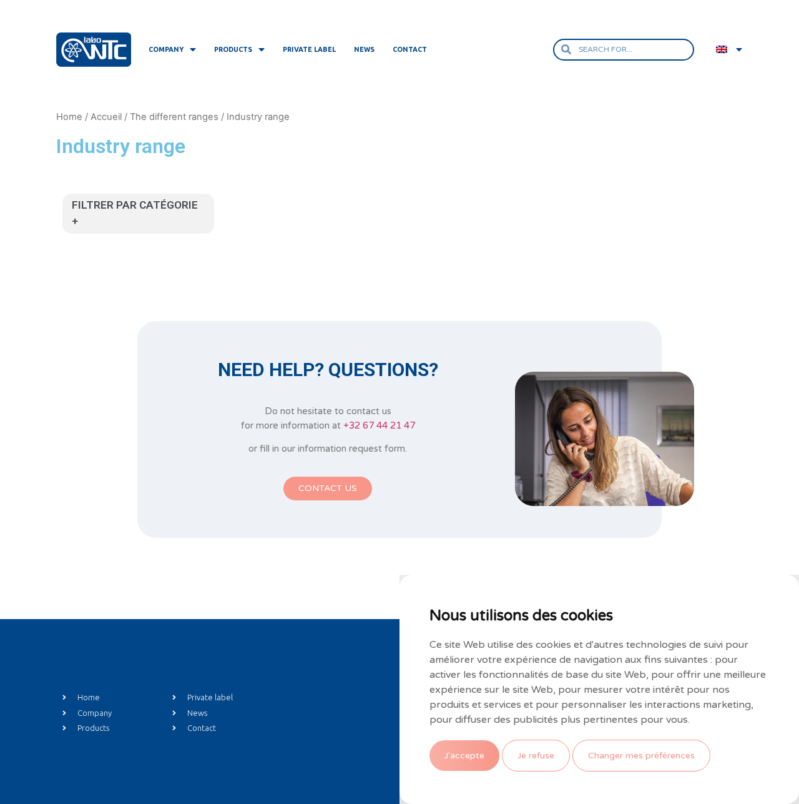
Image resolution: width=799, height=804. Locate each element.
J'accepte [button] (464, 755)
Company (166, 49)
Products (233, 49)
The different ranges (174, 116)
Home (69, 116)
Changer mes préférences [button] (641, 755)
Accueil (106, 116)
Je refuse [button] (535, 755)
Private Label (309, 49)
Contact (410, 49)
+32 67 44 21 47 (379, 425)
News (364, 49)
